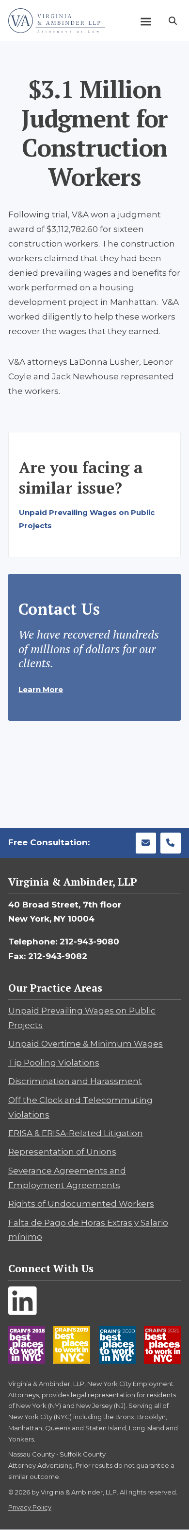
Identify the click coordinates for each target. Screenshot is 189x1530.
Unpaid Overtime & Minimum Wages (85, 1044)
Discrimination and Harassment (75, 1081)
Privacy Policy (29, 1507)
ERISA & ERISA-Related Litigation (75, 1133)
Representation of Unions (62, 1151)
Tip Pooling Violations (53, 1062)
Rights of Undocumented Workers (81, 1204)
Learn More (40, 689)
